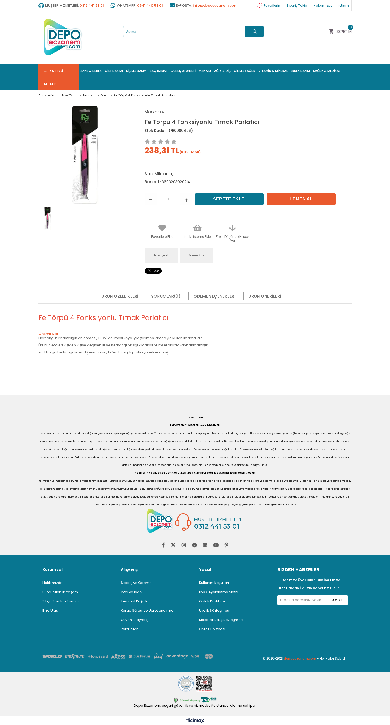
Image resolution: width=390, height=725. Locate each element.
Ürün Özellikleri (119, 296)
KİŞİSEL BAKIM (136, 71)
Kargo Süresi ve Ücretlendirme (147, 610)
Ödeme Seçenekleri (214, 296)
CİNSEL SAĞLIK (244, 71)
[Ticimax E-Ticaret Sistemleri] (195, 721)
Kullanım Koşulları (214, 582)
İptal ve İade (131, 591)
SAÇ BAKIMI (158, 71)
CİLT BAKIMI (114, 71)
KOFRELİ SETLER (53, 77)
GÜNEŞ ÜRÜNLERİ (183, 71)
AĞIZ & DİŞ (222, 71)
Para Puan (129, 629)
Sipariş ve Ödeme (136, 582)
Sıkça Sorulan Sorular (60, 601)
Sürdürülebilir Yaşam (60, 591)
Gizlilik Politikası (212, 601)
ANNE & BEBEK (91, 71)
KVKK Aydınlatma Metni (218, 591)
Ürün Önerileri (264, 296)
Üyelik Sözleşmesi (214, 610)
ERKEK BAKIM (300, 71)
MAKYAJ (205, 71)
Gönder (337, 600)
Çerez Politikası (212, 629)
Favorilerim (272, 5)
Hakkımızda (52, 582)
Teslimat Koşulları (136, 601)
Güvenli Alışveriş (134, 619)
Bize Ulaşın (51, 610)
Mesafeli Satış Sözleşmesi (221, 619)
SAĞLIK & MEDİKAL (326, 71)
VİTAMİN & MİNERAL (273, 71)
